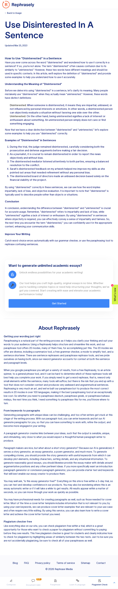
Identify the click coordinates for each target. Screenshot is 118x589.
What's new (114, 293)
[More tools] (114, 582)
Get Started (59, 303)
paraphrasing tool (100, 240)
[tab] (11, 582)
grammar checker (68, 240)
